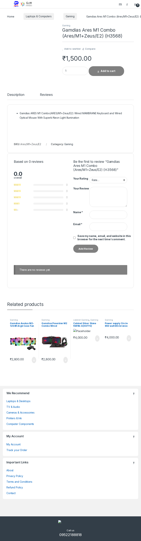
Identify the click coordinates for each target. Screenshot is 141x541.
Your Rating (80, 178)
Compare (90, 48)
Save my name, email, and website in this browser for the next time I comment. (104, 237)
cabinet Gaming (81, 320)
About (9, 470)
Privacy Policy (14, 476)
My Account (13, 444)
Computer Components (20, 423)
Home (10, 16)
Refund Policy (14, 487)
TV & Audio (13, 406)
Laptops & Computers (38, 16)
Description (15, 95)
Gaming (70, 16)
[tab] (15, 96)
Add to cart (108, 70)
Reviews (46, 95)
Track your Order (16, 450)
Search (121, 4)
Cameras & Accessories (20, 412)
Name (78, 212)
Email (77, 224)
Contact (11, 493)
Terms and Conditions (19, 481)
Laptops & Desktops (18, 401)
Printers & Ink (14, 418)
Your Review (81, 188)
